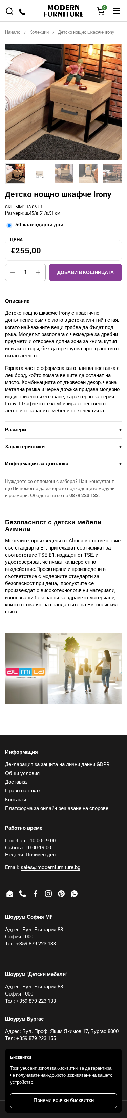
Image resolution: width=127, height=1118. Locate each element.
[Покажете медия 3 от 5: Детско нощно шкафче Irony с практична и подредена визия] (64, 173)
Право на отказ (22, 791)
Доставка (16, 782)
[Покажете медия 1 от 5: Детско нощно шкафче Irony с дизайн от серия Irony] (15, 173)
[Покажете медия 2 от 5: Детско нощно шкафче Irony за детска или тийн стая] (39, 173)
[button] (9, 11)
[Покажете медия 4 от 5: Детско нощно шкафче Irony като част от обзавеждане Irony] (88, 173)
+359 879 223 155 (36, 1038)
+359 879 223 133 (36, 944)
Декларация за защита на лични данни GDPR (57, 764)
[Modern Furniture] (63, 11)
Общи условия (22, 773)
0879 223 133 (84, 495)
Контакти (15, 800)
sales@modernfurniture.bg (50, 867)
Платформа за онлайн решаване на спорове (56, 808)
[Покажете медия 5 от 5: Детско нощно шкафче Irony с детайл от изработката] (113, 173)
